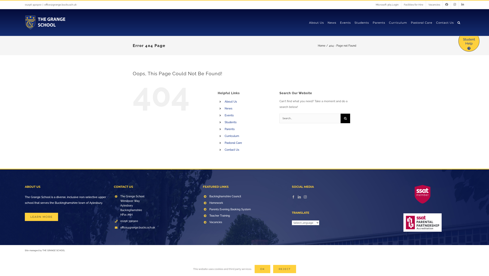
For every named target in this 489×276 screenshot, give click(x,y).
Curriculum (232, 136)
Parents (230, 129)
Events (229, 115)
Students (230, 122)
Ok (262, 268)
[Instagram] (305, 196)
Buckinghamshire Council (225, 196)
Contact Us (232, 149)
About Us (231, 101)
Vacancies (215, 222)
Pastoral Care (233, 143)
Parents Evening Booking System (230, 209)
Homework (216, 202)
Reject (285, 268)
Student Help (469, 41)
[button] (458, 22)
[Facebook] (293, 196)
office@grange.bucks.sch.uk (60, 4)
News (228, 108)
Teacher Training (219, 215)
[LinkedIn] (299, 196)
